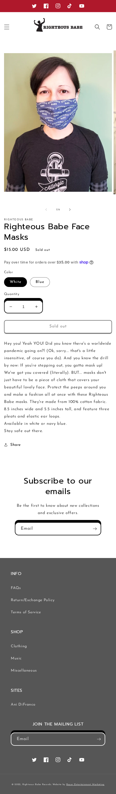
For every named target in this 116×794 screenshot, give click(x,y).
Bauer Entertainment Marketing (85, 784)
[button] (7, 27)
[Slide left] (46, 209)
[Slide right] (70, 209)
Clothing (19, 646)
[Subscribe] (95, 528)
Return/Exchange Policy (32, 600)
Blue (40, 282)
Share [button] (15, 445)
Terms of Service (26, 612)
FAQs (16, 588)
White (15, 282)
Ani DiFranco (23, 705)
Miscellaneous (24, 671)
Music (16, 658)
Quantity (11, 294)
